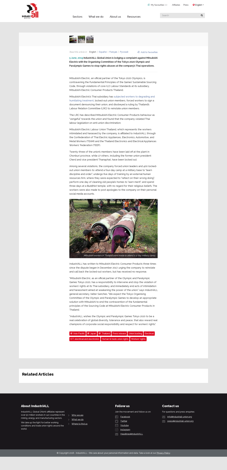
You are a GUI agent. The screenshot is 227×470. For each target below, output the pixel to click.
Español (103, 52)
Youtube (124, 425)
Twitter (123, 421)
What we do (78, 419)
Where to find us (79, 424)
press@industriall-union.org (180, 421)
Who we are (77, 415)
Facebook (125, 417)
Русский (124, 52)
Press (186, 5)
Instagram (125, 429)
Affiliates (176, 5)
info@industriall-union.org (179, 417)
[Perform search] (202, 15)
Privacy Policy (163, 453)
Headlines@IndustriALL (131, 434)
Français (113, 52)
